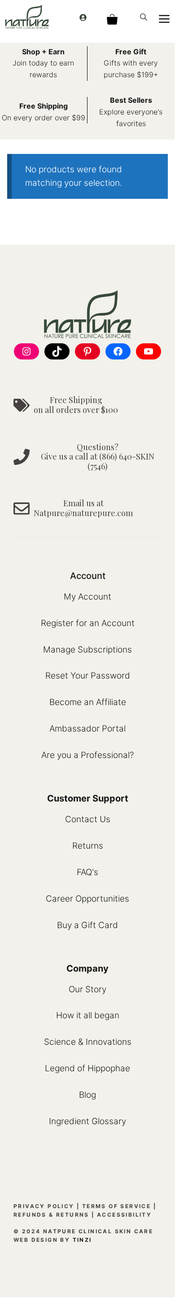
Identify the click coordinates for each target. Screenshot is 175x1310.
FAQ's (87, 872)
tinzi (82, 1239)
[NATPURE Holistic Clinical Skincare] (26, 17)
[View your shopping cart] (112, 17)
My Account (87, 596)
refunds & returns (51, 1214)
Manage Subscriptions (87, 649)
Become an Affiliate (87, 702)
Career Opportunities (87, 899)
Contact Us (87, 819)
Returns (87, 846)
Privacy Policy (43, 1206)
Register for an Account (88, 623)
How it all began (87, 1015)
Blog (87, 1095)
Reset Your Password (87, 675)
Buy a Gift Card (87, 925)
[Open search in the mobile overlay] (144, 17)
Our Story (87, 989)
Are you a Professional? (87, 755)
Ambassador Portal (87, 728)
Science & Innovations (87, 1042)
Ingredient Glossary (87, 1121)
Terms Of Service (116, 1206)
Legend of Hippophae (87, 1068)
